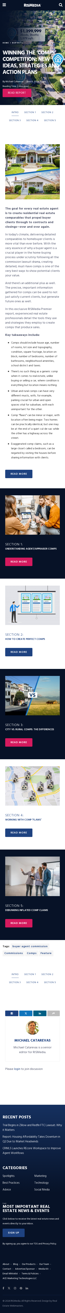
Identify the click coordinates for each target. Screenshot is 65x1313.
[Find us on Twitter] (9, 1288)
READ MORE (19, 474)
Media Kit (43, 1269)
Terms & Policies (30, 1274)
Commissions (13, 953)
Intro (15, 112)
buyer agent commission (30, 946)
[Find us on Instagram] (15, 1288)
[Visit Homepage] (32, 5)
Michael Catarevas (32, 1040)
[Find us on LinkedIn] (27, 1288)
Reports (17, 42)
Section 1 (30, 112)
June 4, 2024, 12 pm (36, 81)
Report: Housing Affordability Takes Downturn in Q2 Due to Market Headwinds (31, 1139)
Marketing (40, 1176)
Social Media (42, 1189)
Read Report (17, 93)
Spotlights (9, 1176)
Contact (7, 1269)
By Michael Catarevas (13, 81)
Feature (46, 953)
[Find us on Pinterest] (21, 1288)
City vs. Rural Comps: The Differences (29, 727)
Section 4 (32, 120)
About (6, 1264)
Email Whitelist (10, 1274)
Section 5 (50, 120)
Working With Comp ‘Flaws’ (23, 817)
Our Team (44, 1264)
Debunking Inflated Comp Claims (26, 908)
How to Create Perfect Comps (25, 637)
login (17, 1069)
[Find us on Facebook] (3, 1288)
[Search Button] (60, 5)
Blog (15, 1264)
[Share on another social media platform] (53, 1013)
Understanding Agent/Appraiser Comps (31, 546)
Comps (32, 953)
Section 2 (47, 112)
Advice (7, 1189)
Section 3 (15, 120)
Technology (41, 1183)
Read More (19, 562)
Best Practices (11, 1183)
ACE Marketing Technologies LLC (20, 1278)
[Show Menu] (4, 5)
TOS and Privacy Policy (45, 1244)
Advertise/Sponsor (25, 1269)
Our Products (28, 1264)
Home (6, 42)
